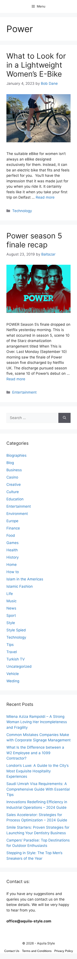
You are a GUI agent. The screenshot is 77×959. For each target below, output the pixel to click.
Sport (11, 615)
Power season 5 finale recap (34, 240)
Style (10, 623)
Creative (13, 484)
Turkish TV (15, 659)
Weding (12, 681)
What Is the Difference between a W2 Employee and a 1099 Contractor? (35, 752)
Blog (10, 463)
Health (12, 550)
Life (9, 594)
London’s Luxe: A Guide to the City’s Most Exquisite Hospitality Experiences (37, 771)
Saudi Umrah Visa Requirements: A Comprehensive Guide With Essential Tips (38, 789)
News (11, 608)
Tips (10, 644)
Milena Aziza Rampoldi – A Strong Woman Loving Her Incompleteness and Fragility (36, 722)
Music (11, 601)
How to (12, 572)
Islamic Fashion (19, 586)
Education (15, 499)
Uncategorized (19, 666)
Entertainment (24, 392)
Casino (12, 477)
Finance (13, 528)
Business (14, 470)
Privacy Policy (63, 951)
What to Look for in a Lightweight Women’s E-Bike (36, 64)
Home (11, 564)
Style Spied (16, 630)
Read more (45, 197)
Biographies (16, 455)
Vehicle (12, 674)
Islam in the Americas (24, 579)
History (12, 557)
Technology (22, 211)
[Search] (64, 418)
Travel (11, 652)
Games (12, 543)
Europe (12, 521)
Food (10, 535)
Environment (17, 513)
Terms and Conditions (37, 951)
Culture (12, 492)
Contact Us (11, 951)
